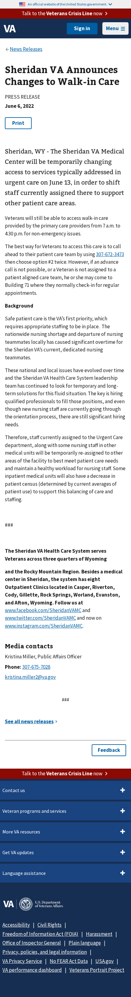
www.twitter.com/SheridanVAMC (40, 618)
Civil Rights (49, 924)
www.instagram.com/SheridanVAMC (44, 625)
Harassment (99, 934)
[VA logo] (10, 28)
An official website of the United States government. (67, 4)
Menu (112, 28)
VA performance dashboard (32, 970)
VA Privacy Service (22, 961)
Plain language (85, 942)
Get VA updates (18, 852)
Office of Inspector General (31, 942)
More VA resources (21, 832)
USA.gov (104, 961)
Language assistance (24, 873)
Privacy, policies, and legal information (44, 952)
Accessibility (16, 924)
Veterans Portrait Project (96, 970)
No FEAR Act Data (69, 961)
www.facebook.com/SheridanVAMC (43, 610)
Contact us (13, 790)
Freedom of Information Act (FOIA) (40, 934)
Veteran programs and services (34, 811)
